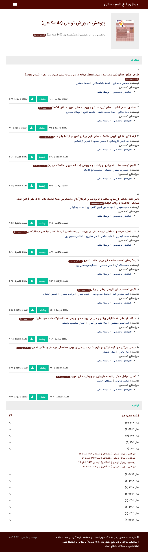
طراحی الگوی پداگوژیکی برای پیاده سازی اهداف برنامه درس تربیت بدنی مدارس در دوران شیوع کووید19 (81, 76)
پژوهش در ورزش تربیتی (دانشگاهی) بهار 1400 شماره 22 (109, 467)
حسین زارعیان (50, 294)
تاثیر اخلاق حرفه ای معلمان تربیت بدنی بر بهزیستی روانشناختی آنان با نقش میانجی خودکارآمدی (75, 231)
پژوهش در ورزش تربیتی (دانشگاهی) (73, 23)
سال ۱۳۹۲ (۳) (132, 520)
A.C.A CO (14, 538)
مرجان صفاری (68, 294)
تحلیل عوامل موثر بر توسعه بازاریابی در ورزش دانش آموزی (96, 376)
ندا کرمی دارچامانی (119, 141)
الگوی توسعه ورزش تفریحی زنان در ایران (107, 289)
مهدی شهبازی (109, 352)
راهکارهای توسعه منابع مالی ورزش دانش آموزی (103, 260)
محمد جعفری (83, 83)
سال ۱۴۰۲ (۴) (132, 436)
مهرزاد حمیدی (73, 112)
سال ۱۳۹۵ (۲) (132, 500)
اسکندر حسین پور (74, 236)
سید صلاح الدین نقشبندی (100, 207)
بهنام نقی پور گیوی (98, 323)
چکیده (43, 99)
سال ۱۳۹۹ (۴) (132, 474)
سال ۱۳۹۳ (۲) (132, 513)
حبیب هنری (84, 294)
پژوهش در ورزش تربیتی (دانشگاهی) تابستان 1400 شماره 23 (106, 462)
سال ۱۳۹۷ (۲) (132, 487)
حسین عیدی (99, 141)
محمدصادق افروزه (93, 170)
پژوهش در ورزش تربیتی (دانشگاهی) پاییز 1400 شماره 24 (108, 458)
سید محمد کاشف (106, 112)
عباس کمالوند (122, 381)
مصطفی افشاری (104, 381)
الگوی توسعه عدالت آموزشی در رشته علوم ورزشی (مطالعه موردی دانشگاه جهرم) (85, 165)
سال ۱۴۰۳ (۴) (132, 429)
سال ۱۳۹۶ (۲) (132, 494)
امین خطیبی (106, 265)
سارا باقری (124, 352)
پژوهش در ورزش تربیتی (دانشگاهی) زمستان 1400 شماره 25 (107, 454)
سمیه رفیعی (123, 207)
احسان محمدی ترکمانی (74, 323)
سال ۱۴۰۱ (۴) (132, 442)
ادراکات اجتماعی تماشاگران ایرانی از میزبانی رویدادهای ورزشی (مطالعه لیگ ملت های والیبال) (78, 318)
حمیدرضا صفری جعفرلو (117, 170)
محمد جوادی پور (101, 294)
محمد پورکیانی (76, 207)
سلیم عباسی (106, 236)
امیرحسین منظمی (120, 323)
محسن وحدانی (121, 83)
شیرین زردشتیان (82, 141)
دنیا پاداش (123, 112)
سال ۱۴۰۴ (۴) (132, 423)
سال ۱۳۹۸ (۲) (132, 481)
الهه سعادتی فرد (121, 294)
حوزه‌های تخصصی (122, 92)
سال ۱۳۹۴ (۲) (132, 507)
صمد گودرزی (122, 236)
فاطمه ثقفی (89, 112)
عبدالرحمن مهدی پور (86, 265)
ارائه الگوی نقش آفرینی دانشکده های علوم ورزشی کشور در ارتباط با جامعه (88, 136)
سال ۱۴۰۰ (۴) (132, 449)
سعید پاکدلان (122, 265)
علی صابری (91, 236)
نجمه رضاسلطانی (101, 83)
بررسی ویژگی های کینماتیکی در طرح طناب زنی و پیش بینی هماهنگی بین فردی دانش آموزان (77, 347)
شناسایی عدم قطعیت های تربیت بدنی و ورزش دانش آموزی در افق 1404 (87, 107)
